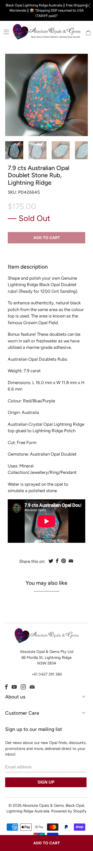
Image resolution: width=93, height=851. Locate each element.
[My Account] (4, 31)
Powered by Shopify (69, 811)
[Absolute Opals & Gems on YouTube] (14, 686)
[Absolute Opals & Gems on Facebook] (6, 686)
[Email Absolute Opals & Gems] (32, 686)
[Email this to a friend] (71, 561)
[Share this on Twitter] (51, 561)
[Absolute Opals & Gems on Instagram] (23, 686)
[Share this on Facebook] (57, 561)
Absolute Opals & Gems (43, 805)
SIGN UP (46, 782)
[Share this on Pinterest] (63, 561)
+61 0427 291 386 (47, 674)
